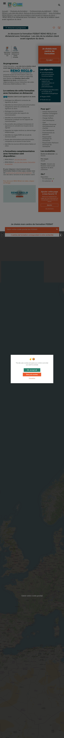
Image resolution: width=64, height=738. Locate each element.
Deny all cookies (32, 374)
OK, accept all (32, 370)
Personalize (32, 378)
